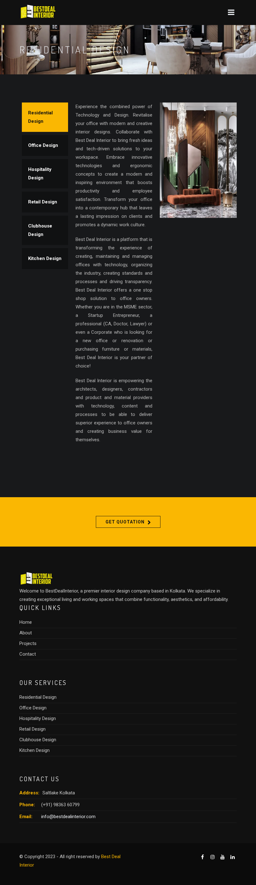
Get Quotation (125, 521)
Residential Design (40, 117)
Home (25, 622)
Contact (27, 654)
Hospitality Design (40, 174)
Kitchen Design (45, 258)
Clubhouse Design (40, 230)
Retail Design (42, 202)
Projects (28, 643)
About (25, 633)
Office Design (43, 145)
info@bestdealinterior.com (68, 816)
